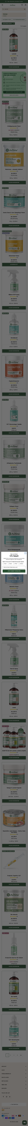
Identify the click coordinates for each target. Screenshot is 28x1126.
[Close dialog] (25, 553)
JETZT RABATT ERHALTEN (14, 571)
